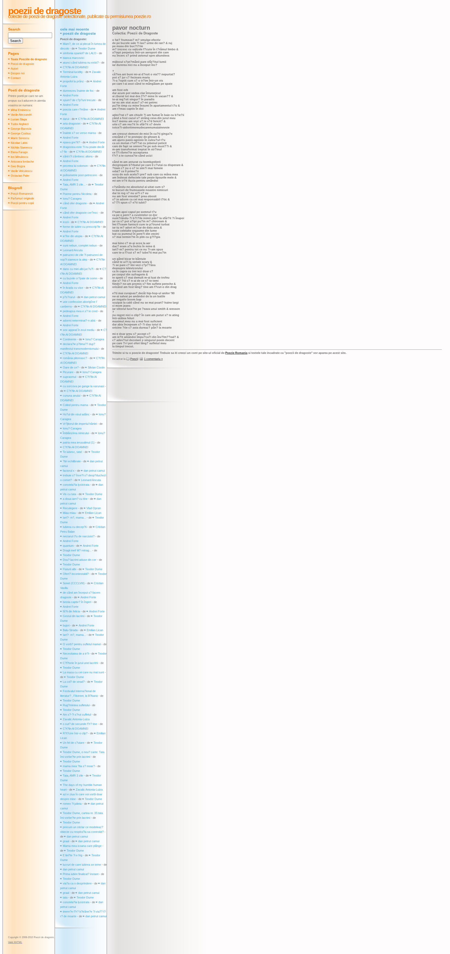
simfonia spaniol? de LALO (79, 53)
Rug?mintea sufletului (76, 705)
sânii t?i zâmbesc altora (77, 156)
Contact (16, 77)
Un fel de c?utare (74, 742)
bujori (66, 625)
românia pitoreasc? (75, 358)
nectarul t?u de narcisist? (79, 536)
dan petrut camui (94, 297)
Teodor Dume (86, 48)
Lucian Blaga (19, 119)
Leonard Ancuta (73, 250)
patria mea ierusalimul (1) (79, 442)
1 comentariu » (153, 358)
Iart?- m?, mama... (74, 517)
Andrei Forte (70, 95)
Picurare (68, 372)
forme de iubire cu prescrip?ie (81, 226)
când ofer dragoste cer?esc (81, 212)
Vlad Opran (93, 508)
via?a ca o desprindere (77, 883)
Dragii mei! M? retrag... (77, 550)
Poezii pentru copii (22, 203)
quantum (68, 545)
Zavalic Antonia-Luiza (76, 719)
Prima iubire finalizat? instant (80, 874)
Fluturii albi (69, 569)
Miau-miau (69, 512)
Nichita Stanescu (21, 147)
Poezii (134, 358)
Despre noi (17, 73)
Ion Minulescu (19, 156)
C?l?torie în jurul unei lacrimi (80, 662)
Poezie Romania (236, 352)
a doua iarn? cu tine (75, 498)
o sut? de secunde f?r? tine (80, 723)
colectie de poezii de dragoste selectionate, (47, 16)
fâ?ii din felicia (71, 611)
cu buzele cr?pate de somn (80, 278)
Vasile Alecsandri (21, 114)
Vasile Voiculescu (21, 171)
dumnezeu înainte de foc (78, 90)
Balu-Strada (70, 630)
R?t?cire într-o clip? (75, 733)
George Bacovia (21, 128)
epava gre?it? (71, 142)
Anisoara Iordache (22, 161)
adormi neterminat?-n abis (79, 320)
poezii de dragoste (79, 33)
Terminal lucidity (73, 71)
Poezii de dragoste (44, 10)
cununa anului (71, 395)
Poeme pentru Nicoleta (77, 193)
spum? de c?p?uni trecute (79, 100)
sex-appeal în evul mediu (78, 329)
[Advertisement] (207, 385)
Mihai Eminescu (20, 110)
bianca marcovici (73, 57)
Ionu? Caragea (72, 198)
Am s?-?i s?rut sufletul (77, 714)
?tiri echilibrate (72, 461)
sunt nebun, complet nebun (80, 245)
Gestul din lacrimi (73, 616)
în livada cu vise (73, 287)
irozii (65, 222)
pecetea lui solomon (75, 165)
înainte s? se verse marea (79, 132)
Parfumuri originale (22, 198)
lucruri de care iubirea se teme (82, 864)
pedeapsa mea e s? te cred (80, 311)
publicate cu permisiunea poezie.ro (118, 16)
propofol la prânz (74, 81)
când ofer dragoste (75, 203)
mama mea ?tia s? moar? (79, 766)
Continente (69, 339)
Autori (14, 68)
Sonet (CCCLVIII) (74, 583)
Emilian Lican (93, 512)
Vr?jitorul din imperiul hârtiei (80, 423)
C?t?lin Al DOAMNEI (75, 67)
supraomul (69, 376)
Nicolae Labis (19, 142)
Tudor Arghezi (19, 124)
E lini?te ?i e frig (72, 855)
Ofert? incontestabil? (76, 573)
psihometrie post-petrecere (80, 175)
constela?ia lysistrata (76, 484)
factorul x (68, 470)
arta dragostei (71, 123)
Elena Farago (19, 152)
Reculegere (70, 508)
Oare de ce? (71, 367)
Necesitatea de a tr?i (76, 653)
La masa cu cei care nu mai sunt (83, 672)
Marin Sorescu (20, 138)
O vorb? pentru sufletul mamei (82, 644)
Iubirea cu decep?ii (74, 526)
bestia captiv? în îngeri (77, 602)
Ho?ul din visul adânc (76, 414)
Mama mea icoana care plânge (82, 845)
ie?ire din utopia (72, 236)
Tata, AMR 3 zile (73, 775)
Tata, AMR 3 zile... (74, 184)
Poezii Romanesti (22, 193)
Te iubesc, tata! (72, 451)
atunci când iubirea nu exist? (81, 62)
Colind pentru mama (75, 405)
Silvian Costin (96, 367)
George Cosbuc (21, 133)
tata (65, 897)
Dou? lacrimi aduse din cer (79, 559)
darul (66, 118)
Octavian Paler (20, 175)
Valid (15, 942)
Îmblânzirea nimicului (76, 433)
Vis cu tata (69, 494)
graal (66, 841)
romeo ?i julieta (72, 803)
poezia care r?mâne (75, 109)
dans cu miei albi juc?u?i (78, 268)
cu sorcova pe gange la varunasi (83, 386)
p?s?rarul (69, 297)
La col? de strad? (74, 681)
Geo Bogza (18, 166)
